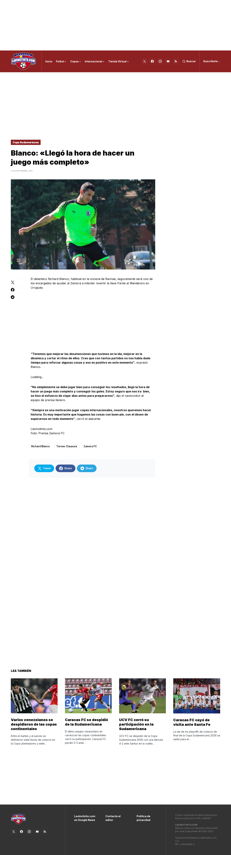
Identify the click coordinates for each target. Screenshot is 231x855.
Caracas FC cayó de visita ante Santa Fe (191, 722)
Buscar (191, 61)
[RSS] (176, 61)
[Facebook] (152, 61)
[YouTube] (168, 61)
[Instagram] (160, 61)
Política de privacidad (143, 818)
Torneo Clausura (66, 446)
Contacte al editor (113, 818)
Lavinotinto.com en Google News (84, 818)
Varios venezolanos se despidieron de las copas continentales (34, 724)
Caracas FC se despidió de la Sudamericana (86, 722)
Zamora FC (90, 446)
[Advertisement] (115, 25)
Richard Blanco (40, 446)
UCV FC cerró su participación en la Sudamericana (136, 724)
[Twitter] (144, 61)
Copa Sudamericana (26, 142)
